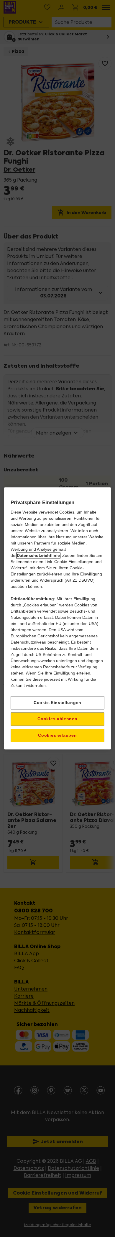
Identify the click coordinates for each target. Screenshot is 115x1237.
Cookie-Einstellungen (57, 702)
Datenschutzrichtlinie (38, 555)
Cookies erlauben (57, 735)
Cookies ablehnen (57, 718)
